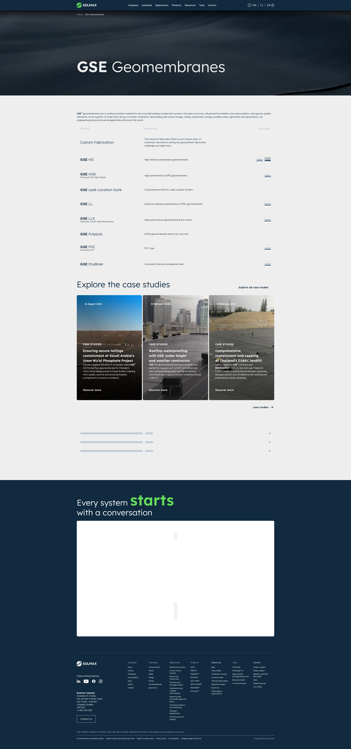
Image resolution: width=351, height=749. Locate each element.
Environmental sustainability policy (90, 738)
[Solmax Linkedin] (78, 681)
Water (151, 674)
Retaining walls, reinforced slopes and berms (178, 699)
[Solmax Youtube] (86, 681)
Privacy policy (161, 738)
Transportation (154, 667)
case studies (260, 407)
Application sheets (218, 684)
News (130, 681)
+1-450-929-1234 (84, 710)
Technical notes (217, 677)
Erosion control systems (175, 672)
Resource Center (238, 680)
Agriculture (153, 688)
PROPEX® (194, 677)
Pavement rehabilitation (175, 712)
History (131, 671)
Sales (255, 680)
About (130, 667)
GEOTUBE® (194, 681)
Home (79, 14)
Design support (259, 671)
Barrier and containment (174, 677)
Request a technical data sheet (260, 675)
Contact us (86, 719)
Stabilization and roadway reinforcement (176, 690)
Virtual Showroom (239, 683)
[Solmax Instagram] (100, 681)
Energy (151, 677)
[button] (133, 5)
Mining (151, 681)
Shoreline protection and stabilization (177, 706)
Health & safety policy (145, 738)
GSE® (192, 667)
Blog (213, 667)
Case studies (216, 671)
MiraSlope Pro (237, 671)
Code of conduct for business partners (120, 738)
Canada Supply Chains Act (191, 738)
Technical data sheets (219, 681)
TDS (254, 5)
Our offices (257, 687)
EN (268, 5)
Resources (216, 662)
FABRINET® (194, 674)
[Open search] (260, 5)
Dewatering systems (177, 667)
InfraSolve (236, 667)
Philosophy (132, 674)
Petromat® (194, 691)
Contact (212, 5)
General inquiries (259, 683)
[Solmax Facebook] (93, 681)
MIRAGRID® (194, 688)
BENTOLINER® (196, 684)
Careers (131, 688)
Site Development (155, 684)
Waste (151, 671)
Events (130, 684)
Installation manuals (219, 674)
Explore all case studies (253, 287)
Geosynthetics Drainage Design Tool (240, 675)
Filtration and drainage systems (176, 683)
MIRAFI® (193, 671)
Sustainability (133, 677)
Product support (259, 667)
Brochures (215, 688)
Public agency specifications (216, 692)
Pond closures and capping (177, 718)
